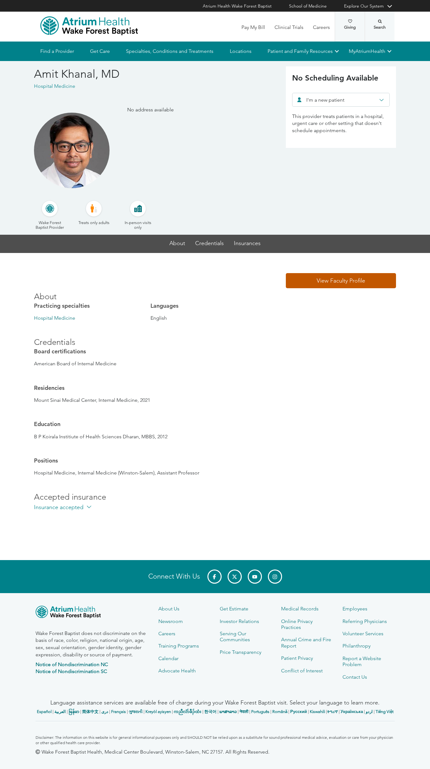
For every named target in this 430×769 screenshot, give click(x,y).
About (177, 243)
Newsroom (170, 621)
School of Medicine (308, 6)
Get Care (100, 51)
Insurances (247, 243)
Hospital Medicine (54, 318)
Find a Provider (57, 51)
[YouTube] (255, 577)
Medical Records (300, 609)
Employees (354, 609)
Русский (298, 711)
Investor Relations (239, 621)
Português (260, 711)
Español (44, 711)
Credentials (209, 243)
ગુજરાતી (136, 711)
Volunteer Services (362, 634)
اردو (369, 711)
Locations (240, 51)
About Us (168, 609)
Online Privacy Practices (297, 624)
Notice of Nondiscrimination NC (72, 664)
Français (118, 711)
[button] (341, 280)
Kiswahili (317, 711)
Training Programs (178, 646)
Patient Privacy (297, 658)
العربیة (60, 711)
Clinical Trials (288, 27)
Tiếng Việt (384, 711)
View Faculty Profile (341, 280)
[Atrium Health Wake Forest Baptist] (89, 26)
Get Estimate (234, 609)
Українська (352, 711)
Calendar (168, 658)
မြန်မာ (74, 711)
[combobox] (341, 100)
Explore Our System (364, 6)
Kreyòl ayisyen (158, 711)
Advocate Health (177, 671)
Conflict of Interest (302, 671)
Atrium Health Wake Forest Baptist (237, 6)
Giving (350, 27)
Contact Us (354, 677)
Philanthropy (356, 646)
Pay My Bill (253, 27)
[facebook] (214, 577)
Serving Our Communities (235, 637)
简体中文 (90, 711)
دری (104, 711)
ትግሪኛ (332, 711)
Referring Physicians (364, 621)
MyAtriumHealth (367, 51)
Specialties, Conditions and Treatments (169, 51)
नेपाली (244, 711)
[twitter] (235, 577)
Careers (321, 27)
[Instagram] (275, 577)
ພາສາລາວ (228, 711)
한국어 (210, 711)
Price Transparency (240, 652)
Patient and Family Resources (299, 51)
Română (279, 711)
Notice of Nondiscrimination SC (71, 671)
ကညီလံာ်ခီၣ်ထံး (187, 711)
